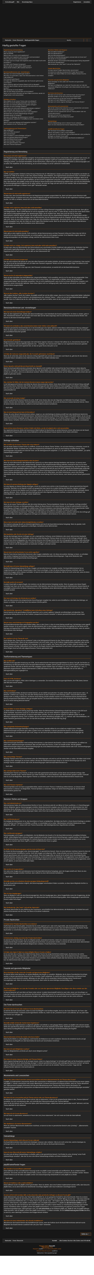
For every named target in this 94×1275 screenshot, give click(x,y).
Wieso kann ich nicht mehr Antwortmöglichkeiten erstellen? (22, 108)
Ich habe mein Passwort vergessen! (15, 64)
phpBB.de (7, 374)
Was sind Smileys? (9, 134)
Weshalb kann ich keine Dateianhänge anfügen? (18, 113)
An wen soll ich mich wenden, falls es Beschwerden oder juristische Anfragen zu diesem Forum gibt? (69, 135)
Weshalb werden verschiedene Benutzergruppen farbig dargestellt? (69, 60)
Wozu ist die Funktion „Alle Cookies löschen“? (18, 67)
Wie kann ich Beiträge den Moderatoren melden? (19, 117)
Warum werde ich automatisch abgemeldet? (17, 66)
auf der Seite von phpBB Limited (25, 1174)
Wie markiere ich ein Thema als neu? (15, 124)
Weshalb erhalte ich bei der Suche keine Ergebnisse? (64, 96)
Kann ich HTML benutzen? (12, 132)
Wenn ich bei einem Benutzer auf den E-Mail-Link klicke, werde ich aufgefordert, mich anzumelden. (24, 94)
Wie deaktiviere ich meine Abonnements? (61, 117)
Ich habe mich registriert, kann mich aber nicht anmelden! (22, 57)
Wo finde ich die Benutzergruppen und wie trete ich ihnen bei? (67, 57)
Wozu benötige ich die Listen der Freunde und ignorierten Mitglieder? (66, 82)
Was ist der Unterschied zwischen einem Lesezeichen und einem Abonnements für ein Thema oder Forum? (68, 108)
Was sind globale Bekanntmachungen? (16, 137)
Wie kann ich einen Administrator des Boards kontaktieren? (66, 138)
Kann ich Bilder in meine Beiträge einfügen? (17, 135)
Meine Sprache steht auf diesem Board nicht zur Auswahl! (21, 84)
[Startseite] (48, 20)
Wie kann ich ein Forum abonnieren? (59, 115)
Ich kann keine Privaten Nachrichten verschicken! (63, 70)
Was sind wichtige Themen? (12, 141)
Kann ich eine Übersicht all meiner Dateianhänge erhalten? (66, 125)
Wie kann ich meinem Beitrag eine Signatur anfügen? (20, 105)
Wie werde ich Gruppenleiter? (57, 59)
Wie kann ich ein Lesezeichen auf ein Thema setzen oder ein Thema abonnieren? (67, 112)
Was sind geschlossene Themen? (14, 142)
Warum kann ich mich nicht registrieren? (16, 55)
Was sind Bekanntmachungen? (13, 139)
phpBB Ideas (8, 1187)
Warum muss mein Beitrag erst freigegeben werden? (20, 122)
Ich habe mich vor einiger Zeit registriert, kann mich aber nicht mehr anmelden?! (25, 61)
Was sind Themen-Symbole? (12, 144)
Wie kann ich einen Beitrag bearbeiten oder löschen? (20, 103)
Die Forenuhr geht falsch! (11, 79)
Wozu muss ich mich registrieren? (14, 52)
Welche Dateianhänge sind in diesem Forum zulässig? (65, 123)
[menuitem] (17, 2)
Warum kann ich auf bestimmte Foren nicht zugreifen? (20, 112)
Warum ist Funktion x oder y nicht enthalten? (61, 132)
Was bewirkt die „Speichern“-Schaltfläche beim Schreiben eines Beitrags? (23, 119)
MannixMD (52, 1246)
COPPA (23, 211)
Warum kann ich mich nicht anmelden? (16, 59)
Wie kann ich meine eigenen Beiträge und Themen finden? (66, 102)
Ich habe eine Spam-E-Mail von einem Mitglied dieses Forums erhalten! (67, 74)
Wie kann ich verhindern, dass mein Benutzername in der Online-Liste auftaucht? (24, 76)
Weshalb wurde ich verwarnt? (13, 115)
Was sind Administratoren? (56, 52)
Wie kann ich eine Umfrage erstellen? (15, 106)
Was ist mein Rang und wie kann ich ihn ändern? (18, 91)
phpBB (41, 1248)
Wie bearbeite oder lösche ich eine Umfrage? (18, 110)
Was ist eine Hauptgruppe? (56, 62)
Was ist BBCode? (9, 130)
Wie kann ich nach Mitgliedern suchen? (60, 100)
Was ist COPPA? (8, 53)
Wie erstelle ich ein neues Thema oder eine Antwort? (20, 101)
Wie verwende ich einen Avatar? (13, 90)
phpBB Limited (80, 372)
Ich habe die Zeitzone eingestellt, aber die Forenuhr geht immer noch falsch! (23, 81)
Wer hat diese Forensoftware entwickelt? (60, 131)
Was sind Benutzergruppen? (56, 55)
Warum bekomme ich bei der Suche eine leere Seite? (64, 98)
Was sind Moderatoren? (55, 53)
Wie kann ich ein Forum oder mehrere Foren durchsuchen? (66, 95)
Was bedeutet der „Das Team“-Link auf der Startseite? (64, 64)
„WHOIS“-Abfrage (62, 1199)
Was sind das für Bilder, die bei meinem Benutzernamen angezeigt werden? (24, 87)
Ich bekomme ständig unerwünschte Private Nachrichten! (65, 72)
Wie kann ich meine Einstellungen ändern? (17, 74)
